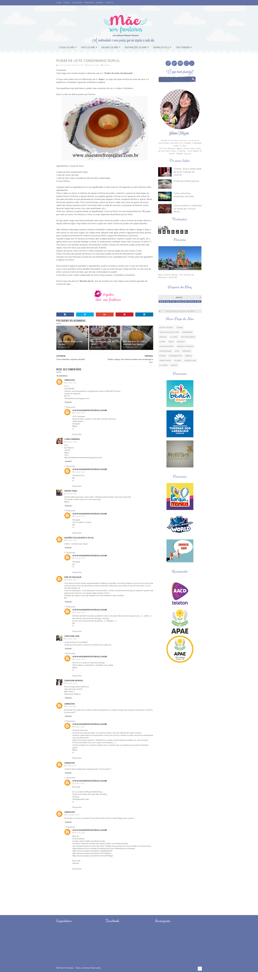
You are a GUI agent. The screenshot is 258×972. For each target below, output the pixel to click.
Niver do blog (166, 351)
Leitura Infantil (167, 346)
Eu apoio (174, 337)
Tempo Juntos (165, 360)
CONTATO (109, 2)
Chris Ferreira (72, 439)
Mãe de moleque (72, 577)
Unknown (69, 380)
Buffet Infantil (166, 327)
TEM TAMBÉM (183, 47)
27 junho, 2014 (79, 413)
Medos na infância (185, 346)
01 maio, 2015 (71, 706)
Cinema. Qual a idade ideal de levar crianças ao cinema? (187, 171)
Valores (177, 360)
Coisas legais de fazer (169, 332)
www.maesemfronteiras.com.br (89, 410)
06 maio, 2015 (79, 727)
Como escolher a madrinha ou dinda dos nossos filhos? (188, 208)
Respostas (70, 407)
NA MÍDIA (99, 2)
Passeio (163, 356)
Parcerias (186, 351)
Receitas (107, 65)
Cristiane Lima (71, 636)
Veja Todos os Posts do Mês (180, 311)
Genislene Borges (73, 680)
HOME (58, 2)
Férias (171, 342)
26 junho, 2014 (71, 580)
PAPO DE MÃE (88, 47)
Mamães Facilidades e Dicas (79, 537)
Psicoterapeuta (175, 356)
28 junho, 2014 (71, 683)
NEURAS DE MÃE (109, 47)
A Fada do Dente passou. (187, 181)
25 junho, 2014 (71, 383)
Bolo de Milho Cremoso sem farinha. (70, 343)
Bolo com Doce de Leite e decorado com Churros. (134, 343)
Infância (181, 342)
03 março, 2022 (79, 833)
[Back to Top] (200, 969)
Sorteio (188, 356)
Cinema (180, 327)
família (174, 365)
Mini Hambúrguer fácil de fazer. (102, 343)
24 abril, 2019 (79, 783)
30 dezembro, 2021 (72, 815)
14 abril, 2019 (71, 766)
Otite (177, 351)
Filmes (162, 342)
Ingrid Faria (70, 491)
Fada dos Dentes (188, 337)
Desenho (163, 337)
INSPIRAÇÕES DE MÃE (136, 47)
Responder (68, 402)
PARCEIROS (89, 2)
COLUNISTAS (77, 2)
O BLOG (66, 2)
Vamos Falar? (190, 360)
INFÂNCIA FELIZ (161, 47)
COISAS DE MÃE (67, 47)
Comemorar (187, 332)
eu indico (164, 365)
